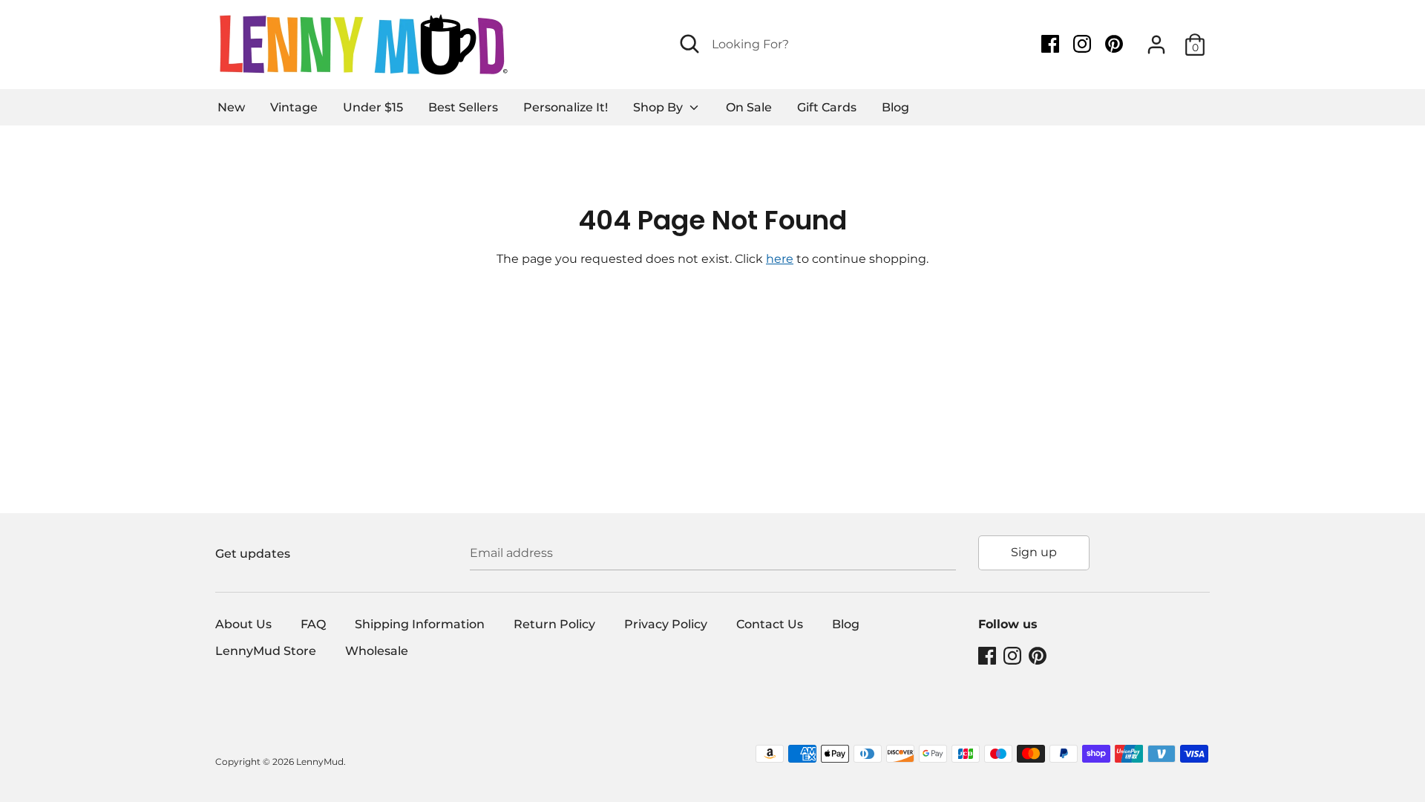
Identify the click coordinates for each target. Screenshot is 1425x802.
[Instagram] (1083, 44)
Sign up (1034, 552)
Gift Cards (826, 107)
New (231, 107)
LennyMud (320, 761)
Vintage (294, 107)
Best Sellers (463, 107)
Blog (895, 107)
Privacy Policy (665, 624)
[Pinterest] (1115, 44)
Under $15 (373, 107)
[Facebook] (1051, 44)
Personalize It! (565, 107)
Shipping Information (420, 624)
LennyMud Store (265, 651)
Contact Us (769, 624)
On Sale (749, 107)
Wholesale (376, 651)
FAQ (313, 624)
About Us (243, 624)
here (779, 259)
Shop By (659, 107)
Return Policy (554, 624)
